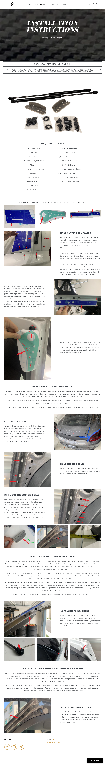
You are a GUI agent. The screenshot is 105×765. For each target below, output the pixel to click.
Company (53, 4)
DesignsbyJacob (58, 740)
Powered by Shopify (54, 742)
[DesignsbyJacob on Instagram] (14, 747)
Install (43, 4)
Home (25, 4)
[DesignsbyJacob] (12, 4)
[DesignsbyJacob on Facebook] (7, 747)
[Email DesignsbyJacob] (22, 747)
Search (63, 4)
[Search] (93, 4)
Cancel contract (95, 761)
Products (33, 4)
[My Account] (90, 4)
